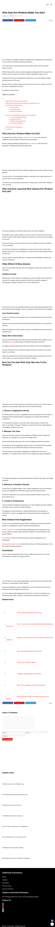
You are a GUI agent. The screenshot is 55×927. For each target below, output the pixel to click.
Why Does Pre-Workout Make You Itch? (17, 101)
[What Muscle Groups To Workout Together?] (5, 856)
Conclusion (9, 129)
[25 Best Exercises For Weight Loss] (5, 782)
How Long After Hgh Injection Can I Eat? (29, 651)
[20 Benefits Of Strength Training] (5, 846)
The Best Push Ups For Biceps (11, 805)
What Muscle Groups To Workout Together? (16, 858)
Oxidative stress (14, 107)
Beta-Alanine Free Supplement (14, 127)
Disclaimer (5, 883)
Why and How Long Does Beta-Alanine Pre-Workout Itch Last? (23, 103)
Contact (4, 880)
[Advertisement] (27, 159)
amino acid (11, 342)
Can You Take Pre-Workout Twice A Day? (29, 612)
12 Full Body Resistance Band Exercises (15, 794)
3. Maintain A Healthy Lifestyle (18, 121)
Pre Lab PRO (6, 538)
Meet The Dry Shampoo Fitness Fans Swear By (31, 685)
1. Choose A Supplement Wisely (18, 117)
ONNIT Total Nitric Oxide (10, 529)
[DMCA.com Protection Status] (13, 922)
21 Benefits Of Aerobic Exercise (12, 816)
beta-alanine (32, 143)
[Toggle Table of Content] (3, 99)
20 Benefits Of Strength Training (12, 847)
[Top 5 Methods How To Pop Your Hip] (5, 835)
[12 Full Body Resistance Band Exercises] (5, 793)
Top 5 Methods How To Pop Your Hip (14, 837)
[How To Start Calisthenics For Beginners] (5, 824)
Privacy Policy (6, 886)
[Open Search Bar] (48, 5)
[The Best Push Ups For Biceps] (5, 803)
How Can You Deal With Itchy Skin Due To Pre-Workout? (21, 115)
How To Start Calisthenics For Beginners (15, 826)
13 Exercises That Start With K (26, 662)
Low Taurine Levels (15, 109)
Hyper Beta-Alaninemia (16, 111)
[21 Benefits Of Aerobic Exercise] (5, 814)
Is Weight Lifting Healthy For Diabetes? (29, 674)
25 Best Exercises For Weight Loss (13, 784)
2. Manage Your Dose (15, 119)
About (4, 877)
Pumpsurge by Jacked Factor (10, 544)
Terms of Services (8, 889)
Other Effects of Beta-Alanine (14, 105)
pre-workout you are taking (29, 137)
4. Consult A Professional (16, 123)
